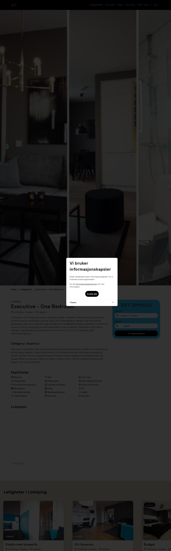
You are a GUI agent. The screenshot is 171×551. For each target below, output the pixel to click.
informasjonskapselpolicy (87, 284)
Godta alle (92, 294)
